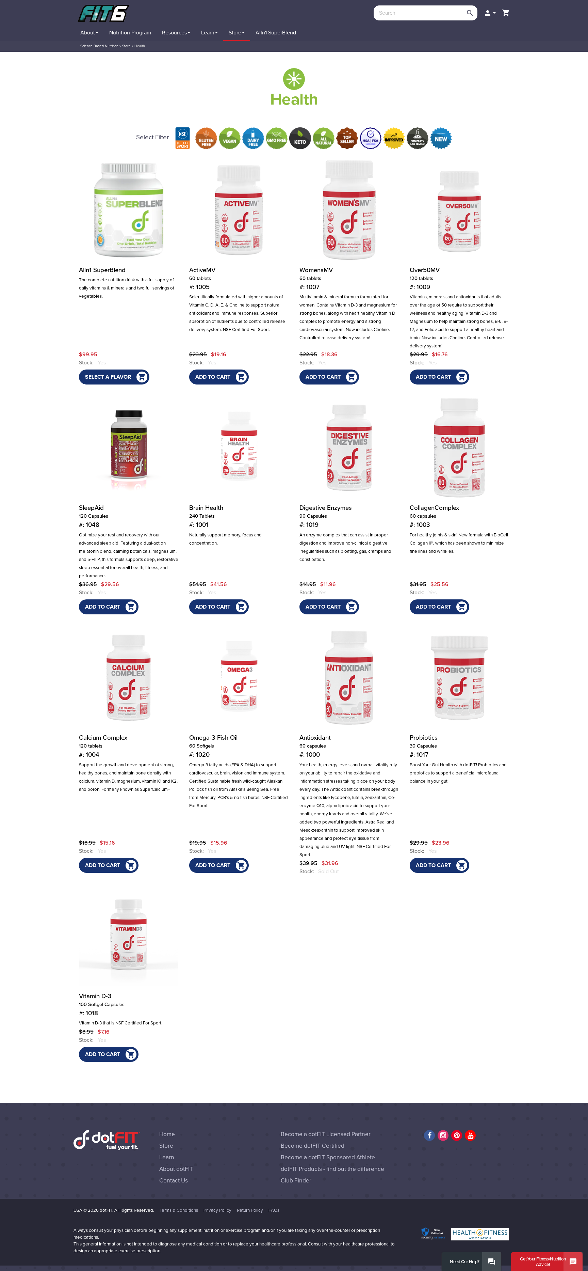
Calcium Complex (103, 746)
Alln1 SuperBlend (102, 270)
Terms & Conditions (179, 1210)
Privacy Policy (217, 1210)
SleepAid (93, 516)
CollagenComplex (434, 516)
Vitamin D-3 (102, 1004)
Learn (166, 1157)
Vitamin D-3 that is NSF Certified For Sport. (120, 1023)
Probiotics (424, 746)
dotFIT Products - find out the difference (332, 1169)
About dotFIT (176, 1169)
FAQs (273, 1210)
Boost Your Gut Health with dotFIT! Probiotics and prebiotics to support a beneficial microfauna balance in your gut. (458, 773)
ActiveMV (202, 278)
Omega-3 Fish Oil (213, 746)
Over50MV (425, 278)
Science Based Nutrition (99, 46)
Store (126, 46)
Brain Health (206, 516)
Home (167, 1134)
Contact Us (173, 1180)
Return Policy (250, 1210)
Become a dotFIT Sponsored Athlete (328, 1157)
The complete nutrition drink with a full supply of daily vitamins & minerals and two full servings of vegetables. (126, 288)
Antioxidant (315, 746)
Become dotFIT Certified (312, 1145)
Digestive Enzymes (325, 516)
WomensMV (316, 278)
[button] (490, 13)
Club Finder (296, 1180)
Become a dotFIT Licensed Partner (326, 1134)
